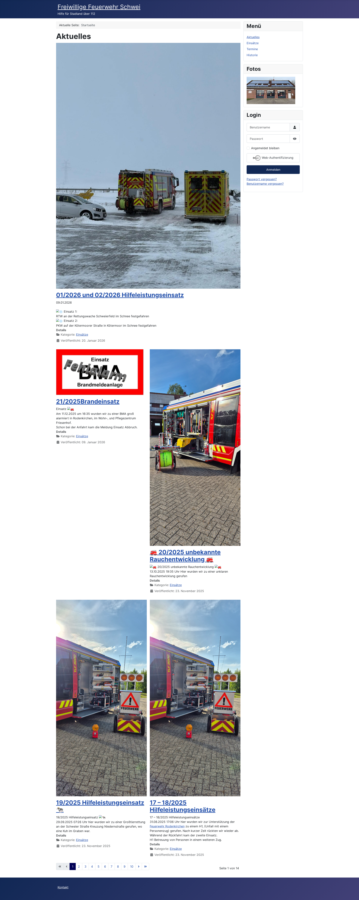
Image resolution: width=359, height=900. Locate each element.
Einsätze (82, 334)
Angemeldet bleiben (265, 148)
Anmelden (273, 169)
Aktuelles (253, 37)
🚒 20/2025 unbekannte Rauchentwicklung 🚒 (185, 555)
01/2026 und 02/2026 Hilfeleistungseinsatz (120, 295)
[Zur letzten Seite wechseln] (145, 866)
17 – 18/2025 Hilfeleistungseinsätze (182, 806)
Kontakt (63, 887)
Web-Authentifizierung (277, 158)
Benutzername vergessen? (265, 184)
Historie (252, 55)
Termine (252, 49)
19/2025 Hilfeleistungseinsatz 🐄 (100, 806)
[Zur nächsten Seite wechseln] (139, 866)
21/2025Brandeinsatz (87, 401)
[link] (167, 826)
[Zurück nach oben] (352, 893)
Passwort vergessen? (262, 179)
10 (131, 866)
